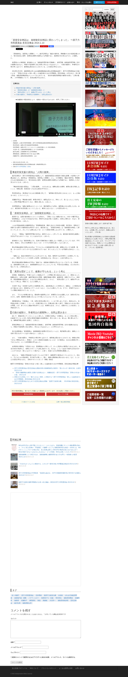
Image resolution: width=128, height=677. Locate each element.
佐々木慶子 (15, 595)
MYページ (99, 2)
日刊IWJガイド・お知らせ (64, 2)
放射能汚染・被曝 (20, 598)
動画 (51, 46)
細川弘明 (17, 603)
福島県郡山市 (27, 603)
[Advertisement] (46, 20)
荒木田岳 (59, 598)
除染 (39, 600)
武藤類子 (24, 600)
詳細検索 (106, 9)
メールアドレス (16, 647)
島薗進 (45, 600)
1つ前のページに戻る (28, 402)
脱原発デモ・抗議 (47, 598)
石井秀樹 (39, 595)
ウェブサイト (15, 652)
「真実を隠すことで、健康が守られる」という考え (33, 92)
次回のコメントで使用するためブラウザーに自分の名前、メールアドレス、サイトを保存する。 (44, 657)
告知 (29, 166)
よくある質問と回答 (66, 668)
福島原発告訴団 (63, 600)
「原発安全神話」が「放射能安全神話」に (30, 90)
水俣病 (60, 595)
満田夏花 (32, 600)
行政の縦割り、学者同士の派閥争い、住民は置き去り (34, 94)
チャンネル (48, 2)
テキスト (44, 46)
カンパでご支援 (63, 394)
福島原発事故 (68, 598)
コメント (14, 618)
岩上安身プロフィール (19, 668)
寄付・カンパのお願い (84, 2)
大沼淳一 (53, 600)
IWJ (12, 2)
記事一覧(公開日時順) (63, 402)
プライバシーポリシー (48, 668)
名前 (13, 642)
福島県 (37, 46)
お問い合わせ (79, 668)
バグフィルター (34, 598)
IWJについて (34, 668)
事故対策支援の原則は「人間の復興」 (29, 88)
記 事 (38, 2)
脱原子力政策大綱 (50, 595)
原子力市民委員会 (21, 166)
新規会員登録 (111, 2)
